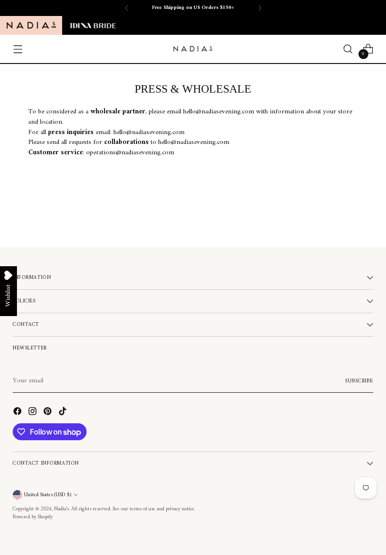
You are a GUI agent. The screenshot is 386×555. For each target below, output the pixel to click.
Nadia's (61, 509)
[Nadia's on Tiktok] (63, 413)
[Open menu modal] (17, 49)
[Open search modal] (348, 49)
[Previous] (126, 8)
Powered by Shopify (33, 517)
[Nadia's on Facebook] (18, 413)
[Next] (259, 8)
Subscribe (359, 381)
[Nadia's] (193, 49)
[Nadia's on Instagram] (33, 413)
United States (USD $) (47, 495)
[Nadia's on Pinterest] (48, 413)
